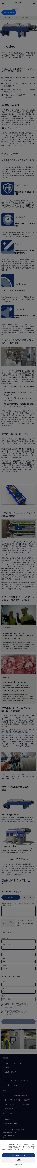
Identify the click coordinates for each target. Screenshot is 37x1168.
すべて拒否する (18, 1160)
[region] (18, 1153)
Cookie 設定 (18, 1164)
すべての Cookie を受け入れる (18, 1155)
